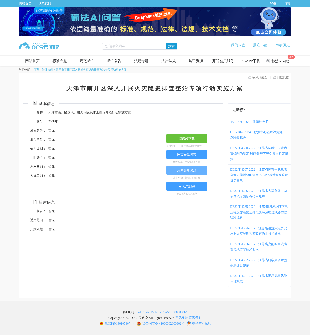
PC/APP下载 (250, 61)
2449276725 (146, 312)
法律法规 (168, 61)
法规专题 (141, 61)
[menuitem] (32, 61)
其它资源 (196, 61)
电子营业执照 (201, 323)
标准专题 (59, 61)
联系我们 (44, 3)
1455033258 (162, 312)
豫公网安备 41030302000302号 (163, 323)
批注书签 (260, 45)
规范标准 (87, 61)
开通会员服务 (223, 61)
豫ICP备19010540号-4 (120, 323)
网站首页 (25, 3)
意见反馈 (181, 318)
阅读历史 (282, 45)
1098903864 (179, 312)
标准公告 (114, 61)
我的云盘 (238, 45)
